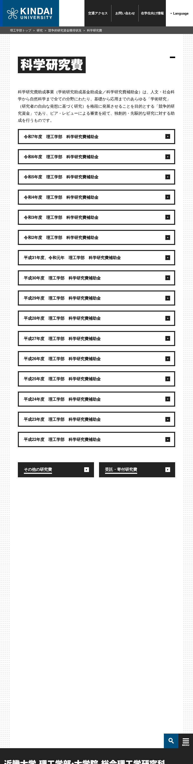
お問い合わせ (125, 13)
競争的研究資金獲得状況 (64, 30)
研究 (40, 30)
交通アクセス (98, 13)
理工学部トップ (20, 30)
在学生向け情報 (152, 13)
